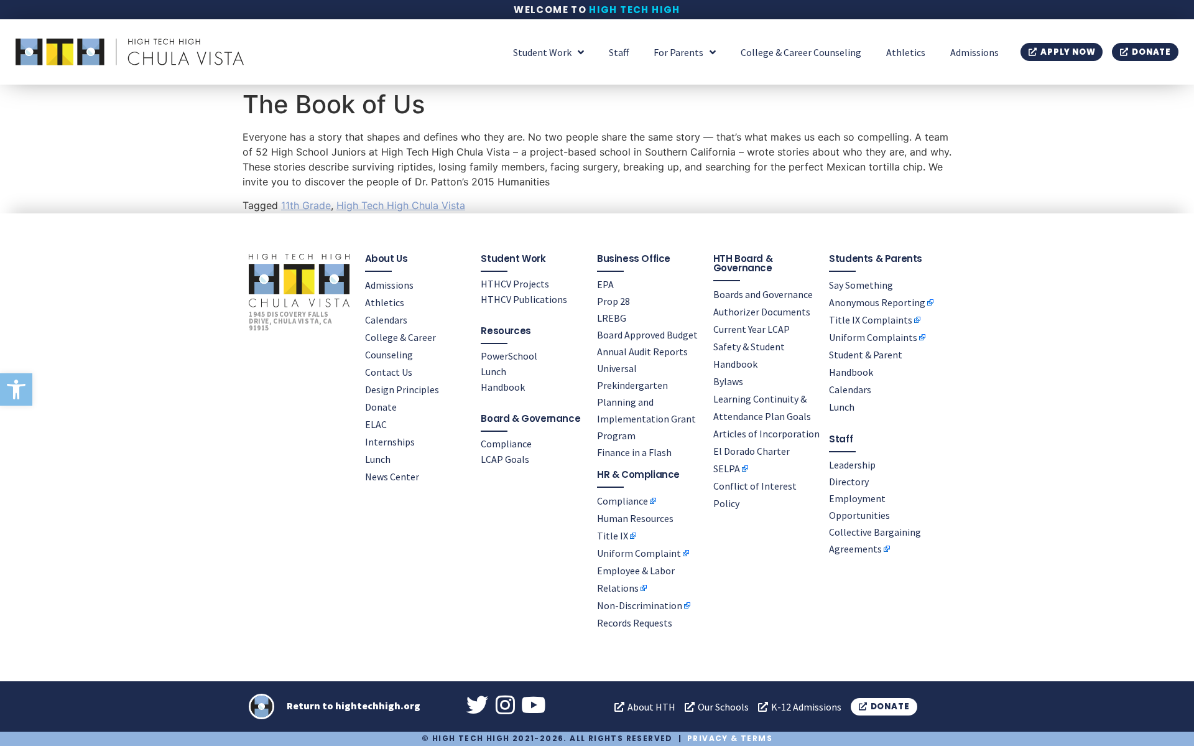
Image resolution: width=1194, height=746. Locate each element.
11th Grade (306, 205)
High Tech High (634, 9)
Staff (619, 52)
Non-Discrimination (639, 605)
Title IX (612, 535)
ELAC (376, 424)
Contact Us (388, 372)
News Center (392, 476)
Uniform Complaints (873, 337)
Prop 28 (613, 301)
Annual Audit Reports (642, 351)
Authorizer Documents (761, 311)
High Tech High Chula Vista (400, 205)
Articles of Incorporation (766, 433)
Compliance (506, 443)
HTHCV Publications (524, 299)
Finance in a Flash (634, 452)
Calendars (386, 320)
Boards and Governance (763, 294)
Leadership (852, 465)
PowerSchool (509, 356)
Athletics (905, 52)
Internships (390, 442)
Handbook (503, 387)
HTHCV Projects (515, 283)
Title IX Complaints (870, 320)
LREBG (611, 318)
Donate (381, 407)
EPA (605, 284)
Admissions (974, 52)
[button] (16, 389)
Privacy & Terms (729, 738)
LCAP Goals (505, 459)
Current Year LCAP (751, 329)
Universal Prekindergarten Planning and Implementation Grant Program (646, 402)
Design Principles (402, 389)
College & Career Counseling (801, 52)
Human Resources (635, 518)
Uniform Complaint (639, 553)
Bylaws (728, 381)
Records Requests (634, 623)
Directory (849, 481)
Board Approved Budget (647, 335)
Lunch (378, 459)
